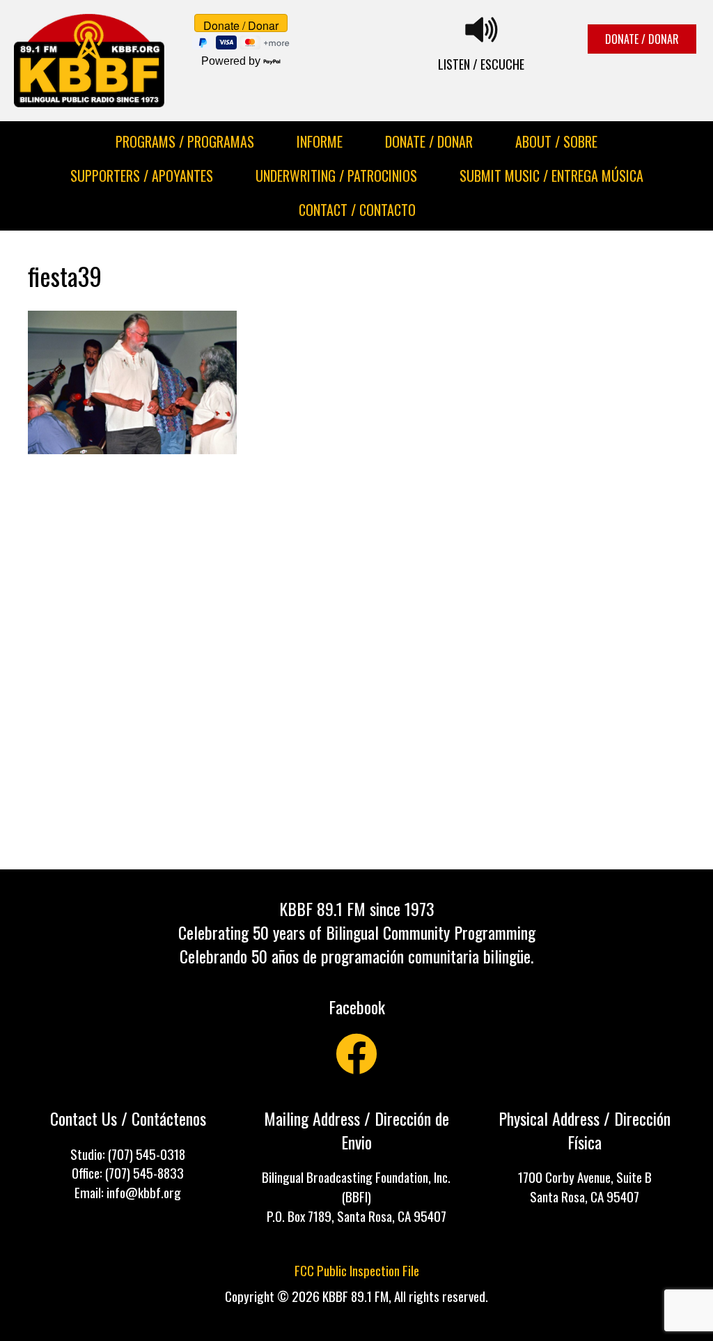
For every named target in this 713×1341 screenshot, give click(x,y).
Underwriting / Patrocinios (336, 175)
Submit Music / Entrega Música (551, 175)
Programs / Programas (185, 141)
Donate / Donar (429, 141)
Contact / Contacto (357, 209)
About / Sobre (556, 141)
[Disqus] (356, 663)
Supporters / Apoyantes (141, 175)
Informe (320, 141)
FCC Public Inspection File (357, 1270)
